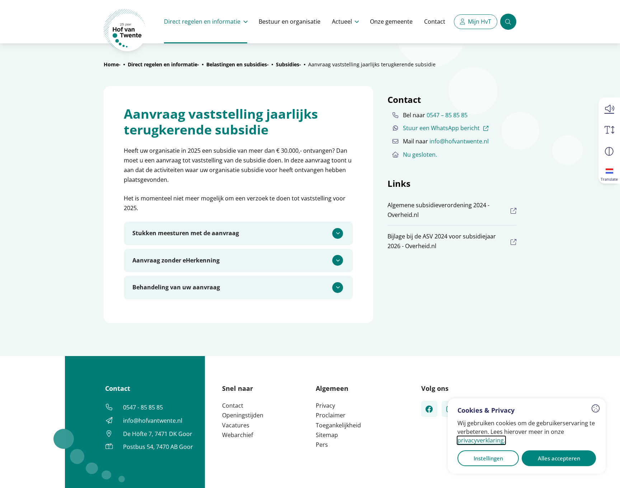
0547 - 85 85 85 (143, 407)
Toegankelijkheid (338, 425)
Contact (434, 21)
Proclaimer (331, 415)
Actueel (342, 21)
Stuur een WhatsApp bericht (446, 128)
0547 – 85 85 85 (447, 115)
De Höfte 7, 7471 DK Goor (157, 434)
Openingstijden (242, 415)
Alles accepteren (559, 458)
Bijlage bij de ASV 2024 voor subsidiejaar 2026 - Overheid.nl (442, 241)
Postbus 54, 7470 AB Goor (158, 447)
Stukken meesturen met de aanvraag (185, 233)
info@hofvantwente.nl (459, 141)
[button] (609, 108)
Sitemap (327, 435)
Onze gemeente (391, 21)
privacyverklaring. (481, 440)
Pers (322, 445)
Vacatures (235, 425)
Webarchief (237, 435)
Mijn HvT (479, 21)
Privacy (325, 405)
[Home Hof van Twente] (125, 30)
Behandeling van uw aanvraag (176, 287)
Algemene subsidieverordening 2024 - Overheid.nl (438, 210)
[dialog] (527, 436)
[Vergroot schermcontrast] (609, 151)
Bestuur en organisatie (289, 21)
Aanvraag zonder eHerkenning (176, 260)
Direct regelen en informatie (202, 21)
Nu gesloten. (420, 154)
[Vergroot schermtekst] (609, 130)
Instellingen (488, 458)
